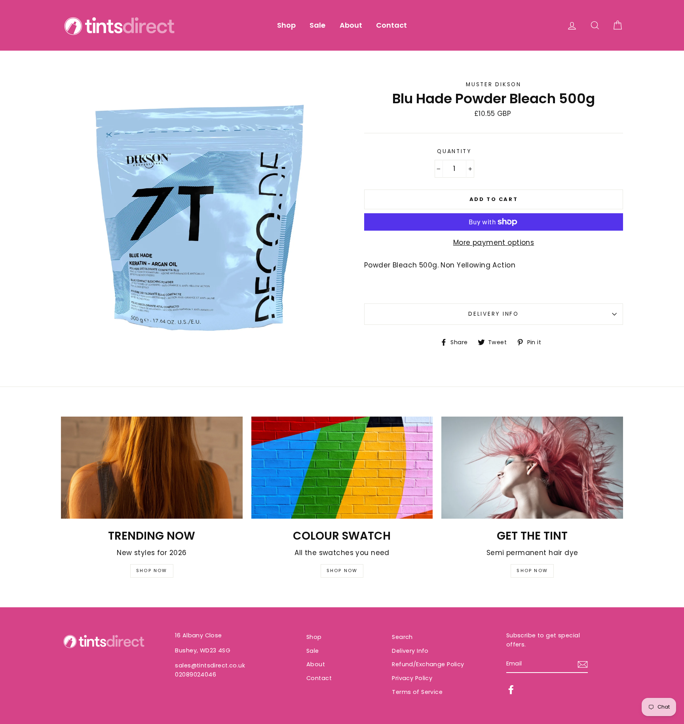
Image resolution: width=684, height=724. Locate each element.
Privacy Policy (412, 678)
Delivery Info (493, 314)
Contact (391, 25)
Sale (317, 25)
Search (402, 637)
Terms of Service (417, 692)
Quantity (454, 151)
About (351, 25)
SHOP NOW (151, 570)
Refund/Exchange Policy (428, 664)
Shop (286, 25)
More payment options (493, 242)
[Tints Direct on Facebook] (511, 689)
